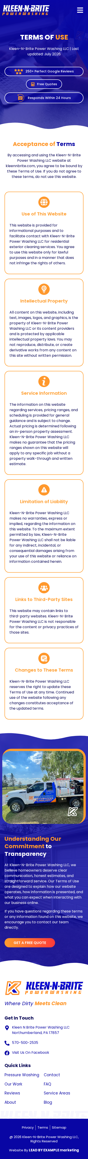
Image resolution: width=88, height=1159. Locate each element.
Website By (44, 1150)
